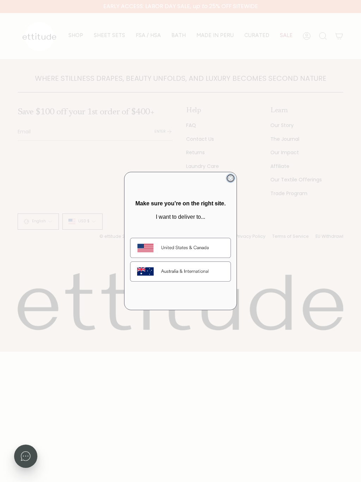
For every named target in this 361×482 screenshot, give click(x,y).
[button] (25, 456)
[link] (180, 248)
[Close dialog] (230, 178)
